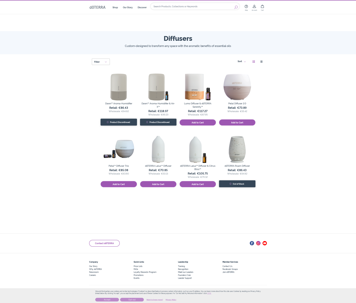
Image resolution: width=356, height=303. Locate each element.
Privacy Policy (171, 300)
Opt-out (132, 300)
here (209, 293)
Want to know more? (154, 300)
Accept (107, 300)
